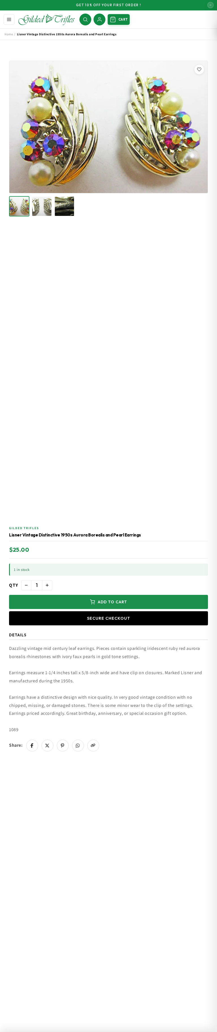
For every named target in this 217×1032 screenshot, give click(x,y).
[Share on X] (47, 745)
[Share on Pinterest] (63, 745)
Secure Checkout (108, 618)
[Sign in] (99, 19)
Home (9, 34)
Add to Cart (112, 601)
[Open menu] (9, 19)
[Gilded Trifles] (46, 19)
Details (18, 635)
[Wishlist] (199, 69)
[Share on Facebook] (32, 745)
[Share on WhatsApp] (78, 745)
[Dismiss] (210, 5)
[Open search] (85, 19)
